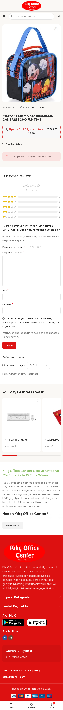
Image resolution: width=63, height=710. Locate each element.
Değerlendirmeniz (13, 252)
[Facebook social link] (4, 637)
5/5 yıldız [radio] (40, 247)
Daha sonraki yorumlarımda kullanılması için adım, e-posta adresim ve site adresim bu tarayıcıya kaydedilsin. (31, 322)
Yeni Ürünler (37, 107)
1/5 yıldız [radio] (30, 247)
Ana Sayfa (8, 107)
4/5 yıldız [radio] (38, 247)
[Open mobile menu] (4, 16)
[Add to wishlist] (38, 401)
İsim (5, 290)
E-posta (7, 304)
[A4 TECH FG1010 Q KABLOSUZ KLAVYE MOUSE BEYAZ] (21, 417)
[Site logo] (31, 5)
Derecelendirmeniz (13, 247)
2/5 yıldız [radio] (33, 247)
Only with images (15, 365)
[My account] (59, 16)
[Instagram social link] (10, 637)
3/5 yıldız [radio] (35, 247)
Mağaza (22, 107)
